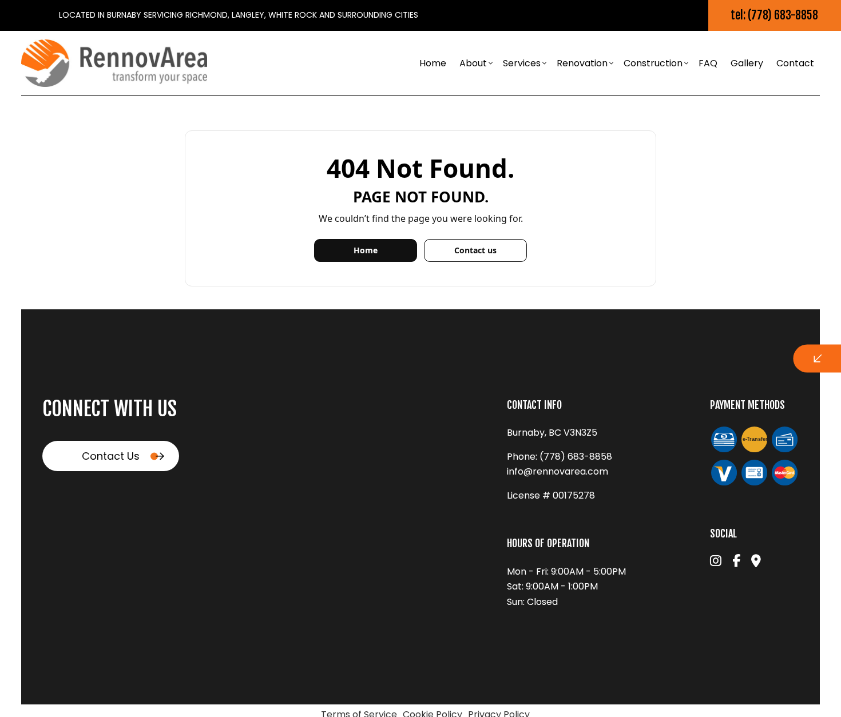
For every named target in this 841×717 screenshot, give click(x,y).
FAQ (708, 63)
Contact (795, 63)
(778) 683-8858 (575, 456)
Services (522, 63)
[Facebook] (736, 562)
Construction (653, 63)
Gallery (747, 63)
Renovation (582, 63)
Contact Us (111, 456)
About (473, 63)
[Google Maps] (756, 562)
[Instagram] (715, 562)
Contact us (475, 250)
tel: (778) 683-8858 (774, 15)
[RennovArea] (114, 62)
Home (432, 63)
